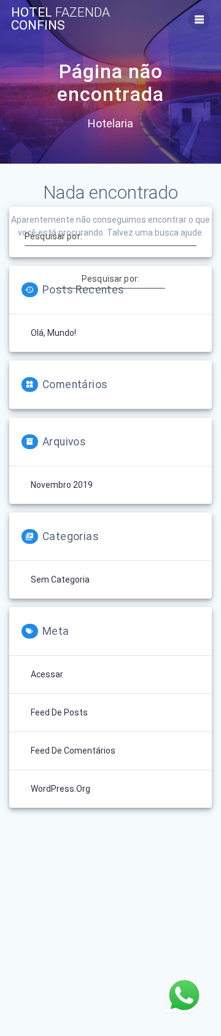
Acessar (47, 674)
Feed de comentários (73, 750)
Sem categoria (60, 579)
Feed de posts (59, 712)
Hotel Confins (60, 19)
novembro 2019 (62, 485)
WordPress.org (60, 789)
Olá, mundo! (53, 333)
